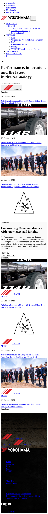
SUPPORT (10, 35)
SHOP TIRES (12, 51)
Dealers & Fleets (13, 12)
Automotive (11, 3)
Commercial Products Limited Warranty (27, 40)
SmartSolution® (17, 33)
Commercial (11, 5)
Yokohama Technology (20, 31)
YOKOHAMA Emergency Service (25, 49)
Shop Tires (10, 481)
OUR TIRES (11, 24)
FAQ (13, 42)
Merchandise (11, 10)
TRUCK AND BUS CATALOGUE (26, 28)
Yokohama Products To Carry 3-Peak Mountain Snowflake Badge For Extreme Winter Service (20, 185)
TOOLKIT (10, 26)
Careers (9, 471)
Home (8, 462)
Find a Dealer (11, 483)
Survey (14, 47)
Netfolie (11, 512)
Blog (13, 37)
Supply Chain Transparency (17, 498)
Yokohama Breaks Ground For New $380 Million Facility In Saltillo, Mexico (21, 143)
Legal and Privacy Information (18, 494)
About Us (10, 464)
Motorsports (11, 8)
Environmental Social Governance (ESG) (23, 496)
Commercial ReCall (19, 44)
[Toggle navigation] (33, 18)
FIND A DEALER (14, 54)
